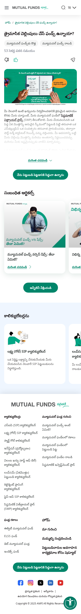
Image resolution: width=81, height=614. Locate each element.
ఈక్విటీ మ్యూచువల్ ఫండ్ (18, 528)
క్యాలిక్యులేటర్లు (12, 417)
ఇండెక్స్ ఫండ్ (11, 551)
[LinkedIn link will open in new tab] (50, 582)
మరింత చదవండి (37, 160)
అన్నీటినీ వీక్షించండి (40, 288)
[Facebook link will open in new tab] (20, 582)
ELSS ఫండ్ (10, 536)
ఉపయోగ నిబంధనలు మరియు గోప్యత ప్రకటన (40, 596)
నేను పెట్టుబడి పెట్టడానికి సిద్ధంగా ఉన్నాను (40, 175)
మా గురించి (49, 529)
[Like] (15, 59)
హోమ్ (8, 22)
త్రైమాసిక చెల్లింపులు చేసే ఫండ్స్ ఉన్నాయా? (36, 22)
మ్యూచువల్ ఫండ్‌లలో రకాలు (58, 437)
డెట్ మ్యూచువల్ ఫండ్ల (16, 544)
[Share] (73, 60)
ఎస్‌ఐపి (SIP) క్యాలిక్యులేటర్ (20, 425)
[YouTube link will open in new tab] (60, 582)
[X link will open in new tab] (40, 582)
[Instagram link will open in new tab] (30, 582)
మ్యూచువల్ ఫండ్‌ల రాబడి (57, 457)
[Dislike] (6, 59)
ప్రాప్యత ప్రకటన (32, 591)
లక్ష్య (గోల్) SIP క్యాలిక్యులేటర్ (26, 351)
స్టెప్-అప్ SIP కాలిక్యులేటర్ (19, 497)
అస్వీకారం (48, 591)
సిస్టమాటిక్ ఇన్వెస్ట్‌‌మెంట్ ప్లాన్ (58, 465)
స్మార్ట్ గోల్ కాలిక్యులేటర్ (17, 440)
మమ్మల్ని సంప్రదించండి (56, 538)
